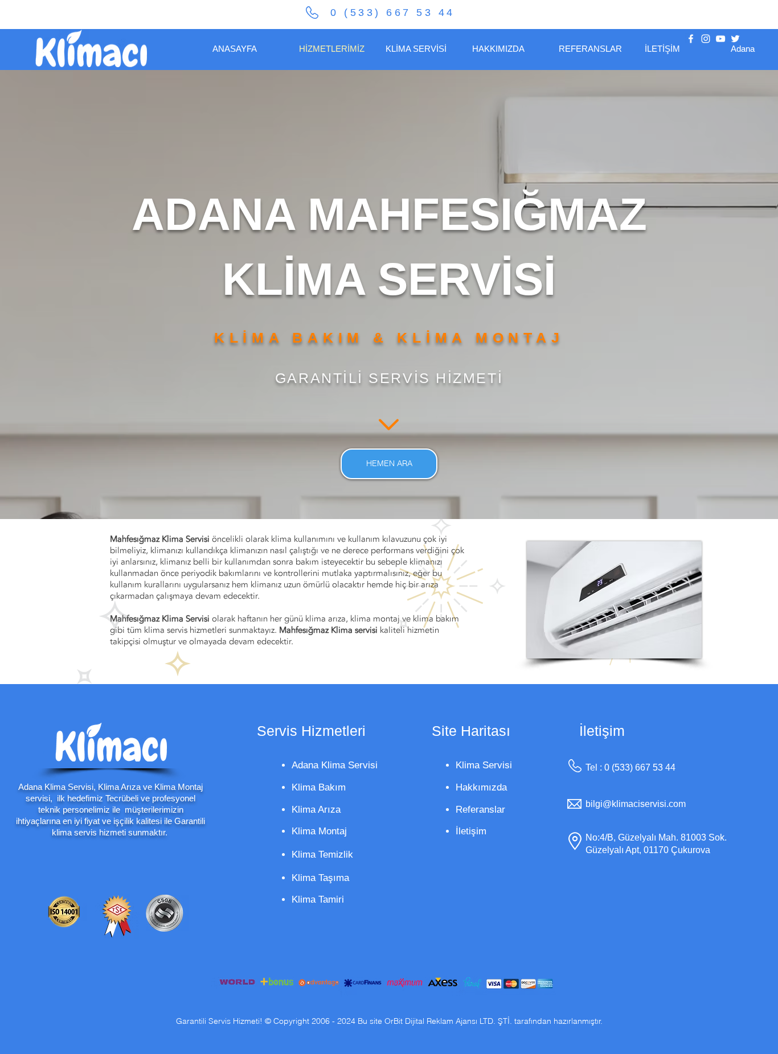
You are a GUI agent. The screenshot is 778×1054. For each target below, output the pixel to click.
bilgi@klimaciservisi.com (635, 804)
